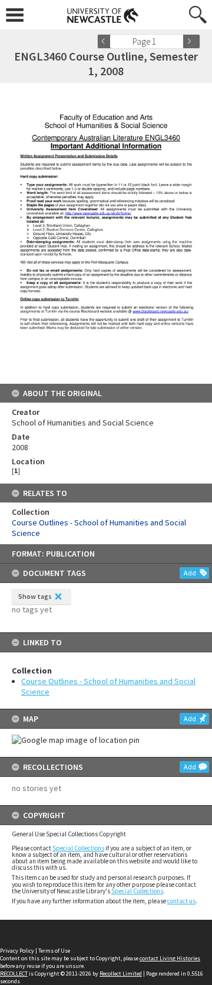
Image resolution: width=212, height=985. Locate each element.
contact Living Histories (170, 958)
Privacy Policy (17, 950)
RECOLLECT (14, 973)
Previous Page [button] (106, 41)
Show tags (35, 596)
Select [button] (178, 41)
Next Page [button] (191, 41)
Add (190, 572)
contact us (181, 901)
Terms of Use (54, 950)
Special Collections (78, 848)
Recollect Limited (121, 973)
